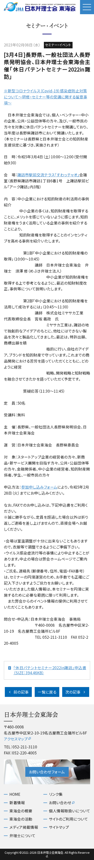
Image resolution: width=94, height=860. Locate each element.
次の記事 (73, 691)
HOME (14, 794)
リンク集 (56, 794)
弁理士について (22, 835)
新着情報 (17, 802)
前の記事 (21, 691)
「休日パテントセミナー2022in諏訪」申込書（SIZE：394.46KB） (49, 670)
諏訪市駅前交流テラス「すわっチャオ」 (48, 174)
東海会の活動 (20, 819)
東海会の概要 (20, 810)
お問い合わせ (60, 802)
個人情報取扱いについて (69, 810)
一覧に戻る (47, 691)
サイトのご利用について (68, 819)
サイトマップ (59, 827)
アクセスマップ (16, 738)
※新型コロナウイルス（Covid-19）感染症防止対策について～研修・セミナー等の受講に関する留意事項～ (45, 96)
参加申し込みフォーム (39, 487)
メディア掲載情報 (23, 827)
